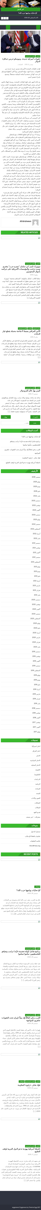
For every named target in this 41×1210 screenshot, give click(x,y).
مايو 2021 (37, 576)
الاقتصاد (37, 770)
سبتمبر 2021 (36, 557)
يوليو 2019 (37, 675)
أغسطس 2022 (35, 529)
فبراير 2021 (36, 590)
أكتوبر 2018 (36, 718)
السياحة (37, 789)
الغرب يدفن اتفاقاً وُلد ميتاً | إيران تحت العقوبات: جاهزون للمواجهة (22, 451)
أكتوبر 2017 (36, 727)
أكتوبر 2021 (36, 552)
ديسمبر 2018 (36, 708)
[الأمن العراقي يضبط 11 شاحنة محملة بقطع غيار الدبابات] (20, 313)
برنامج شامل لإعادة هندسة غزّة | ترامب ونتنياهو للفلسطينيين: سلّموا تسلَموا (25, 443)
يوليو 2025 (36, 482)
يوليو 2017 (37, 732)
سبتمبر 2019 (36, 666)
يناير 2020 (36, 647)
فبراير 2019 (36, 699)
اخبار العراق (36, 328)
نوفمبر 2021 (36, 548)
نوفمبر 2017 (36, 722)
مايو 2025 (37, 491)
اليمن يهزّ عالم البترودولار (30, 390)
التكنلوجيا (37, 774)
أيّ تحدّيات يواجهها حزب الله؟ (27, 13)
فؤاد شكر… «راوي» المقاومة (31, 458)
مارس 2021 (36, 585)
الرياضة (37, 784)
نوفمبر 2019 (36, 656)
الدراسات (37, 779)
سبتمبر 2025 (36, 477)
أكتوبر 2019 (36, 661)
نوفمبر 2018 (36, 713)
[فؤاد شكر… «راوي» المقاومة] (20, 1065)
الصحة (38, 793)
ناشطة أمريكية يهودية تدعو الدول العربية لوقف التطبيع (23, 462)
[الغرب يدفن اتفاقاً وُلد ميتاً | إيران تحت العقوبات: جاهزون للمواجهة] (20, 999)
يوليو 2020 (36, 623)
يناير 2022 (37, 538)
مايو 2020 (37, 628)
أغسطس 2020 (35, 618)
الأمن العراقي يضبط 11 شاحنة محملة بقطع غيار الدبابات (21, 332)
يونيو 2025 (36, 486)
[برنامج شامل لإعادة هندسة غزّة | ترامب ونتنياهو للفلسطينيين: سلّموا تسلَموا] (20, 932)
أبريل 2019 (36, 689)
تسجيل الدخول (35, 832)
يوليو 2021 (37, 567)
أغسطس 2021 (35, 562)
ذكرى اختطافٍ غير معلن (34, 417)
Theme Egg (33, 1207)
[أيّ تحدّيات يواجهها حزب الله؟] (20, 870)
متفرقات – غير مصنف (33, 817)
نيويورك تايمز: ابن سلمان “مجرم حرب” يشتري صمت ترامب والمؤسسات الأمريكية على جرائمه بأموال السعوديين (20, 269)
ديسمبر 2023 (36, 501)
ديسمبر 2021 (36, 543)
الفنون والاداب (35, 798)
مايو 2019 (37, 684)
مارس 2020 (36, 637)
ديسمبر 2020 (35, 600)
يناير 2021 (37, 595)
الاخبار (38, 56)
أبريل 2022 (36, 534)
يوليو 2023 (36, 519)
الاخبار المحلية (22, 328)
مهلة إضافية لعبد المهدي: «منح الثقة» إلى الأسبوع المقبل (4, 417)
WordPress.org (34, 846)
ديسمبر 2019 (36, 651)
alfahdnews (25, 221)
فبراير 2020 (36, 642)
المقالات (37, 807)
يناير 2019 (37, 703)
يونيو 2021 (37, 571)
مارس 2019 (36, 694)
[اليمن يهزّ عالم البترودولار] (20, 373)
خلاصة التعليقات (35, 841)
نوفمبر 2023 (36, 505)
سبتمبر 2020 (36, 614)
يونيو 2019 (37, 680)
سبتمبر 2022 (36, 524)
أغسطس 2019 (35, 670)
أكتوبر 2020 (36, 609)
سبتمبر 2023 (36, 515)
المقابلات (37, 803)
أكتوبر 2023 (36, 510)
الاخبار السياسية (30, 56)
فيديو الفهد (37, 812)
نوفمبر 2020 (36, 604)
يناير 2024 (36, 496)
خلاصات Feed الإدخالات (32, 836)
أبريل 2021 (36, 581)
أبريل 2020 (36, 633)
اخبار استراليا (36, 746)
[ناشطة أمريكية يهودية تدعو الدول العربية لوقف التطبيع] (20, 1130)
